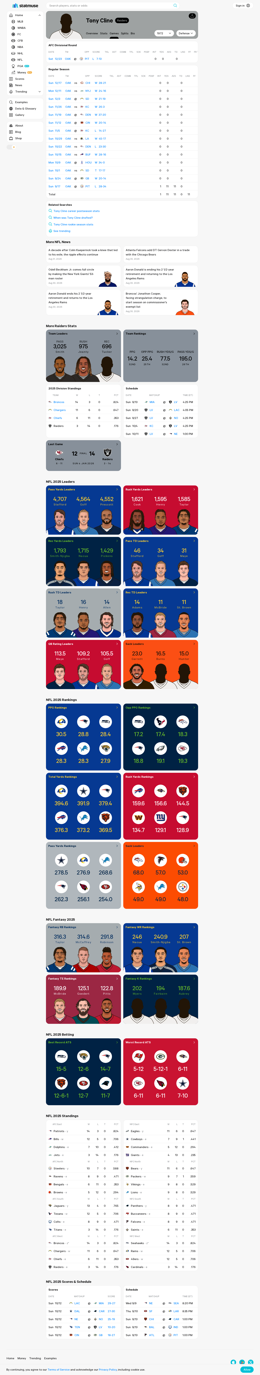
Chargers (60, 410)
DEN (88, 115)
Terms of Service (59, 1369)
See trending (61, 231)
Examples (21, 102)
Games (114, 33)
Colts (57, 1222)
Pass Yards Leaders (61, 489)
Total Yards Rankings (62, 777)
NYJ (88, 91)
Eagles (135, 1131)
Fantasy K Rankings (139, 978)
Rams (134, 1251)
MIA (152, 402)
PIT (87, 59)
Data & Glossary (25, 108)
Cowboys (136, 1139)
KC (87, 107)
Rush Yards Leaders (139, 489)
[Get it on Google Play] (242, 1362)
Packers (136, 1176)
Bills (56, 1139)
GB (87, 178)
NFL (20, 60)
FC (19, 34)
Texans (58, 1214)
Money (22, 72)
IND (176, 1327)
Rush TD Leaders (59, 592)
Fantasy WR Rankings (140, 927)
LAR (176, 1311)
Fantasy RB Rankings (62, 927)
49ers (134, 1259)
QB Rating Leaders (60, 644)
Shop (18, 138)
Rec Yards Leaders (60, 541)
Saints (135, 1230)
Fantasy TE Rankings (62, 978)
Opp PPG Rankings (138, 707)
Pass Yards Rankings (62, 846)
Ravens (58, 1176)
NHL (20, 53)
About (19, 125)
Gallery (19, 115)
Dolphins (59, 1147)
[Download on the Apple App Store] (233, 1362)
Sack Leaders (135, 644)
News (18, 85)
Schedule (132, 388)
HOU (88, 162)
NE (176, 434)
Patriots (59, 1131)
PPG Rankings (57, 707)
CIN (87, 123)
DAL (77, 1311)
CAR (102, 1311)
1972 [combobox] (160, 33)
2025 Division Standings (64, 388)
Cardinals (137, 1267)
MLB (20, 21)
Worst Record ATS (138, 1042)
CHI (87, 83)
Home (10, 1358)
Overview (92, 33)
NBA (20, 47)
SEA (176, 1303)
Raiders (122, 20)
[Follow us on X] (250, 1362)
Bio (133, 33)
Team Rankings (136, 333)
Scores (19, 79)
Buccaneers (138, 1214)
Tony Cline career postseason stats (76, 211)
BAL (151, 1327)
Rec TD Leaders (136, 592)
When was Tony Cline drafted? (73, 218)
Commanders (139, 1147)
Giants (135, 1155)
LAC (177, 410)
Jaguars (59, 1206)
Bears (134, 1168)
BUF (88, 154)
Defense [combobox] (184, 33)
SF (150, 1311)
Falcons (136, 1222)
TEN (77, 1327)
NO (176, 418)
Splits (124, 33)
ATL (151, 1335)
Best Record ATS (59, 1042)
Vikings (135, 1184)
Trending (35, 1358)
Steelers (59, 1168)
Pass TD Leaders (137, 541)
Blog (18, 132)
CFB (20, 40)
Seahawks (137, 1243)
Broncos (59, 402)
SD (87, 99)
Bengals (59, 1184)
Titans (58, 1230)
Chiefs (58, 418)
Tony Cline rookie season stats (73, 224)
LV (175, 402)
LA (87, 138)
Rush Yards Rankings (140, 777)
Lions (134, 1192)
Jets (57, 1155)
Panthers (137, 1206)
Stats (103, 33)
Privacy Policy (108, 1369)
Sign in (240, 5)
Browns (58, 1192)
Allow (247, 1369)
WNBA (22, 28)
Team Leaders (58, 333)
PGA (20, 66)
